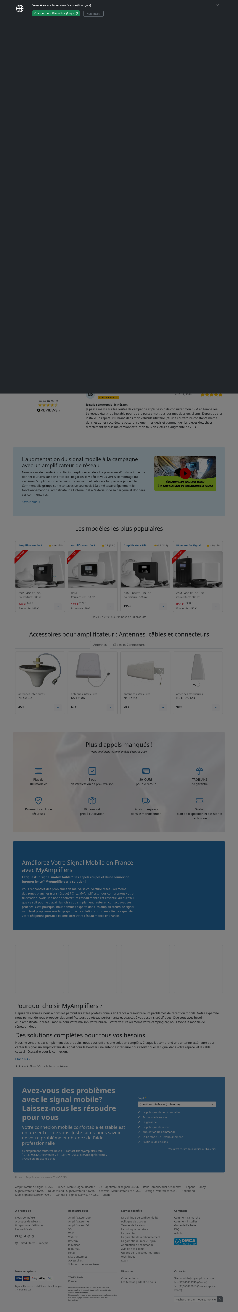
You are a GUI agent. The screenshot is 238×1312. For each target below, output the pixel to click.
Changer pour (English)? (56, 13)
